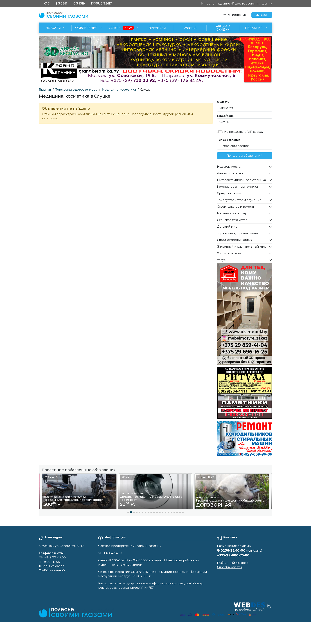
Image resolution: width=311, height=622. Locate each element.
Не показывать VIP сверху (243, 131)
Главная (45, 89)
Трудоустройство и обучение (239, 200)
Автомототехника (230, 173)
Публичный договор (233, 563)
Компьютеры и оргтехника (237, 186)
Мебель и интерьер (232, 213)
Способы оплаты (229, 567)
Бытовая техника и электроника (241, 180)
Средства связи (229, 193)
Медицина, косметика (119, 89)
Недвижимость (229, 166)
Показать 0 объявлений (245, 155)
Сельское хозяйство (232, 220)
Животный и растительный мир (241, 246)
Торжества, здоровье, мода (76, 89)
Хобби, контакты (229, 253)
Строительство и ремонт (235, 206)
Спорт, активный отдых (234, 240)
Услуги (222, 260)
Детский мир (227, 226)
